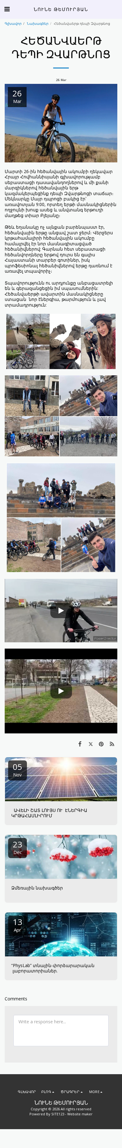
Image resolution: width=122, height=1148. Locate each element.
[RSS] (112, 743)
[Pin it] (101, 743)
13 (17, 924)
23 (17, 847)
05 (17, 769)
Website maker (80, 1114)
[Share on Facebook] (79, 743)
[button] (7, 9)
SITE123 (57, 1114)
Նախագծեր (37, 23)
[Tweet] (90, 743)
